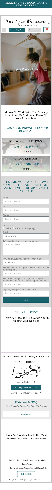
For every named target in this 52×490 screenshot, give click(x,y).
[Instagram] (20, 454)
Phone (6, 215)
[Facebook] (26, 454)
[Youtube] (32, 454)
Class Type (8, 226)
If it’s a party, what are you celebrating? (21, 241)
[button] (4, 30)
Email (5, 207)
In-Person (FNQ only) (25, 228)
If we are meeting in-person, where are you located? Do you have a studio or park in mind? (25, 280)
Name (5, 198)
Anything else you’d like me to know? (20, 289)
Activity (6, 232)
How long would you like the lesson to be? (23, 259)
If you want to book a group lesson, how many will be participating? (26, 269)
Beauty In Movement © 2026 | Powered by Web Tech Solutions (25, 480)
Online (8, 228)
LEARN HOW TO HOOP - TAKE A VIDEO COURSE (26, 4)
